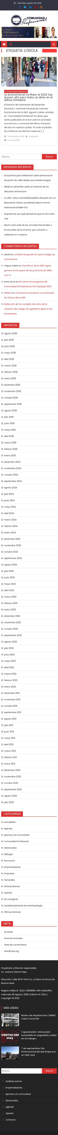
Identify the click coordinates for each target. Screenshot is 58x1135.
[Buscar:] (21, 156)
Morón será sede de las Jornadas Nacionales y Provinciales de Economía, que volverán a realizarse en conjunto (28, 230)
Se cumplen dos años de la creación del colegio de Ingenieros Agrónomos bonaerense (28, 309)
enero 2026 (10, 378)
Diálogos (8, 854)
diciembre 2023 (12, 538)
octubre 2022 (11, 628)
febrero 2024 (11, 526)
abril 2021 (8, 744)
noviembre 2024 (12, 468)
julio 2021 (8, 725)
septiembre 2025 (13, 404)
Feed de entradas (13, 938)
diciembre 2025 (12, 384)
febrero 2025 (10, 449)
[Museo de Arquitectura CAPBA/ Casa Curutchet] (10, 1019)
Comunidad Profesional (16, 91)
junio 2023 (9, 577)
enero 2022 (10, 686)
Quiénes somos (14, 1081)
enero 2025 (10, 455)
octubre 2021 (10, 705)
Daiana (7, 292)
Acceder (8, 931)
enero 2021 (9, 763)
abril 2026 (9, 359)
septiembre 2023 (13, 558)
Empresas (9, 873)
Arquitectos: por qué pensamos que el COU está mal (29, 216)
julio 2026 (9, 339)
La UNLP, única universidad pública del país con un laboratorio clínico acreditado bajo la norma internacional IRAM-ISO (30, 202)
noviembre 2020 (12, 776)
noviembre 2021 (12, 699)
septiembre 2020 (13, 789)
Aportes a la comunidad (16, 834)
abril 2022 (9, 667)
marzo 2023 (10, 596)
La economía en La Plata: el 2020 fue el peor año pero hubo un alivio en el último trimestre (28, 97)
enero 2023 (10, 609)
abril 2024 (9, 513)
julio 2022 (9, 648)
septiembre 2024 (13, 481)
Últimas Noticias (12, 912)
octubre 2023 (11, 551)
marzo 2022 (10, 673)
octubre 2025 (11, 397)
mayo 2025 (10, 429)
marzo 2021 (10, 750)
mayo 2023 (10, 583)
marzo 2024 (10, 519)
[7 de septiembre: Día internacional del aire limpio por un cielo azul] (10, 1052)
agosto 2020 (10, 795)
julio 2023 (9, 571)
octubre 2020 (11, 783)
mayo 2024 (10, 506)
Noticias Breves (12, 886)
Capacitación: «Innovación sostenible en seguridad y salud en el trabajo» (38, 1035)
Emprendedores (12, 867)
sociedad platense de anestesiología (23, 905)
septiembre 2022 (13, 635)
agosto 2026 (10, 333)
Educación (9, 860)
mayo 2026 (10, 352)
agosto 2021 (10, 718)
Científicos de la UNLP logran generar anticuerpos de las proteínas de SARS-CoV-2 (28, 270)
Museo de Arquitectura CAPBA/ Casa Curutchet (38, 1017)
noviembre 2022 (12, 622)
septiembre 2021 (12, 712)
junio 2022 (9, 654)
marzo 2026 (10, 365)
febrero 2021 (10, 757)
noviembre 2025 (12, 391)
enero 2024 (10, 532)
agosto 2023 (10, 564)
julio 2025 (9, 416)
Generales (9, 879)
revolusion (33, 136)
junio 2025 (9, 423)
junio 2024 (9, 500)
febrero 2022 (10, 680)
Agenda (8, 828)
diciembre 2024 (12, 461)
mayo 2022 (10, 660)
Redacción (9, 304)
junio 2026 (9, 346)
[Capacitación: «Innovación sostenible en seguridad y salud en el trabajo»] (10, 1036)
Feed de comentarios (15, 944)
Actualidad (9, 822)
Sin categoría (11, 899)
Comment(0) (13, 140)
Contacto (11, 1119)
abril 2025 (9, 436)
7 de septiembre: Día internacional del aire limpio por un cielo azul (38, 1051)
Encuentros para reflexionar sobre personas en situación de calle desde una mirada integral (28, 178)
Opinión (8, 892)
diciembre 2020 (12, 770)
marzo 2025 (10, 442)
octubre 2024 (11, 474)
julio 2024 (9, 494)
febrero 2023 (10, 603)
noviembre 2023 (12, 545)
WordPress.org (11, 951)
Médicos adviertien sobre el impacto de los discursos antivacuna (26, 189)
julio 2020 (9, 802)
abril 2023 (9, 590)
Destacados (10, 847)
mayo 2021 (9, 738)
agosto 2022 (10, 641)
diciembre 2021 (12, 693)
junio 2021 (9, 731)
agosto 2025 (10, 410)
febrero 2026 (11, 372)
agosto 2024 (10, 487)
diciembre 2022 (12, 616)
